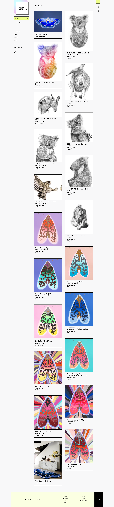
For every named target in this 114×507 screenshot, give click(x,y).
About (16, 37)
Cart (15, 34)
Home (16, 27)
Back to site (18, 47)
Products (18, 18)
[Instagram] (15, 52)
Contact (16, 44)
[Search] (15, 22)
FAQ (15, 40)
